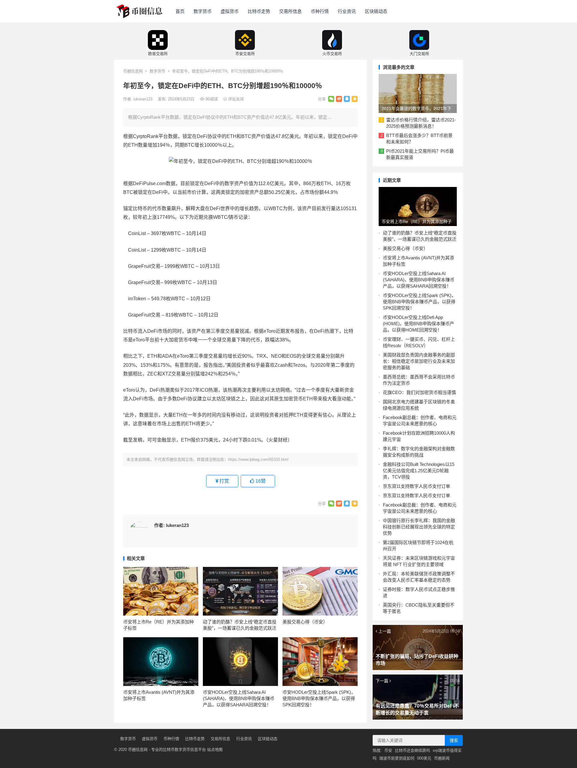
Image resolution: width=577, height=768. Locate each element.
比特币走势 (259, 11)
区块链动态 (376, 11)
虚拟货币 (230, 11)
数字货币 (203, 11)
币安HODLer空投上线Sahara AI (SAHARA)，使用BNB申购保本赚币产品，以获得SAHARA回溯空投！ (238, 698)
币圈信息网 (133, 71)
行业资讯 (347, 11)
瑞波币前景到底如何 (396, 758)
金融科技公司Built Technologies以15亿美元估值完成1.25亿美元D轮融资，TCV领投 (418, 470)
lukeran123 (143, 99)
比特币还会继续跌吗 (412, 750)
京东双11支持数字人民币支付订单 (416, 486)
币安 (388, 750)
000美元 (424, 758)
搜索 (454, 740)
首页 (180, 11)
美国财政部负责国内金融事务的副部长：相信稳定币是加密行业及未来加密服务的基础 (419, 361)
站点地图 (215, 749)
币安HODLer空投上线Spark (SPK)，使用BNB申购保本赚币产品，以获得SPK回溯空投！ (319, 698)
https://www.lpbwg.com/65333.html (258, 459)
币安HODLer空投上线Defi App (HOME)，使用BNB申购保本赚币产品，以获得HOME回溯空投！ (418, 323)
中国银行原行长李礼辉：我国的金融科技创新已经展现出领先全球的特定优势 (419, 527)
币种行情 (320, 11)
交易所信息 (290, 11)
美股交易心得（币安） (305, 621)
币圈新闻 (442, 758)
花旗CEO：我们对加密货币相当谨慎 (419, 392)
